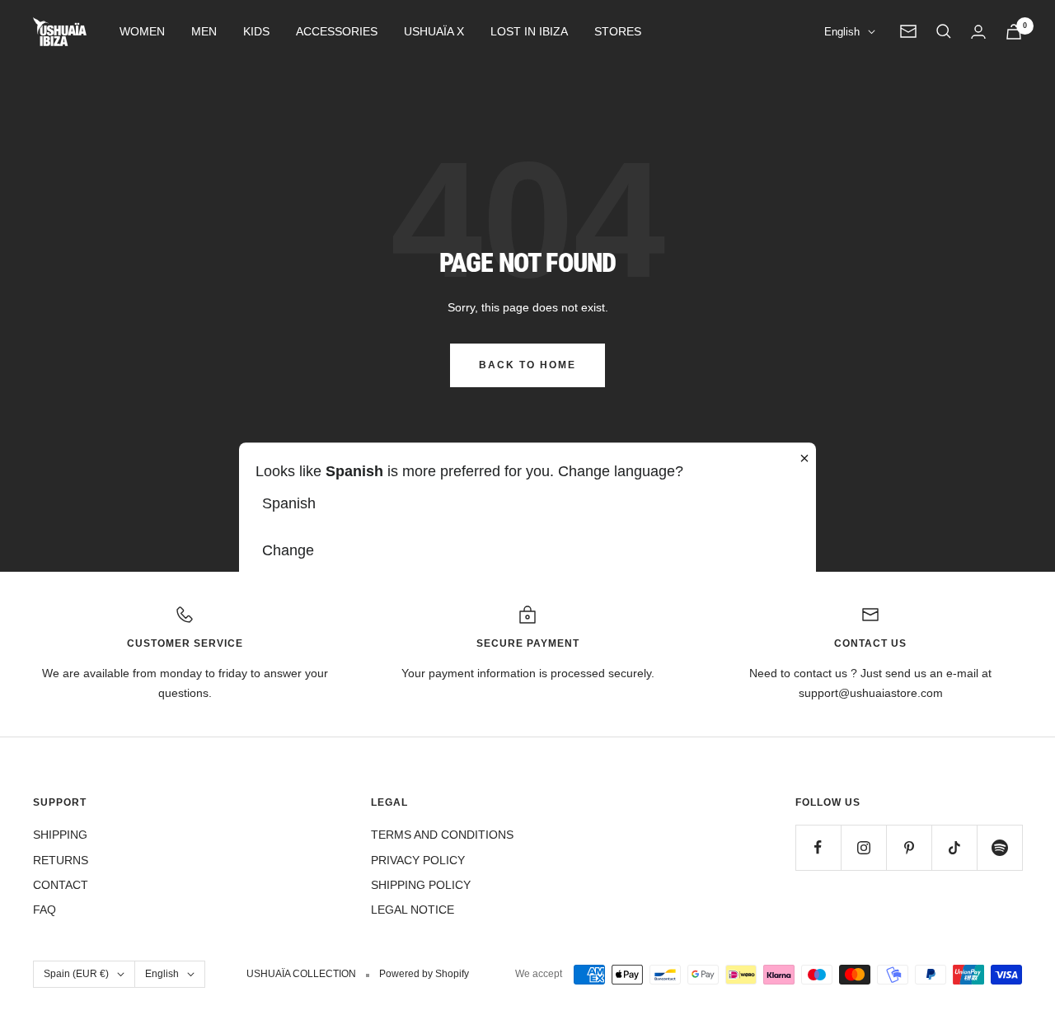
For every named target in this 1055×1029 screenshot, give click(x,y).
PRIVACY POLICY (418, 860)
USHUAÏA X (434, 31)
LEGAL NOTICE (412, 909)
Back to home (527, 365)
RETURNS (60, 860)
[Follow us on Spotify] (999, 847)
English (842, 32)
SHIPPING (60, 834)
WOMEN (142, 31)
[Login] (978, 32)
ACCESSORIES (336, 31)
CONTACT (60, 884)
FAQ (44, 909)
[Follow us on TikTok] (954, 847)
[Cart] (1014, 32)
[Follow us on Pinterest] (908, 847)
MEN (204, 31)
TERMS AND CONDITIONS (442, 834)
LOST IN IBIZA (529, 31)
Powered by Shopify (424, 974)
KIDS (256, 31)
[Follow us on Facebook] (818, 847)
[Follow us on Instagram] (863, 847)
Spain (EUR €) (76, 974)
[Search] (943, 31)
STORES (617, 31)
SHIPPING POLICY (421, 884)
